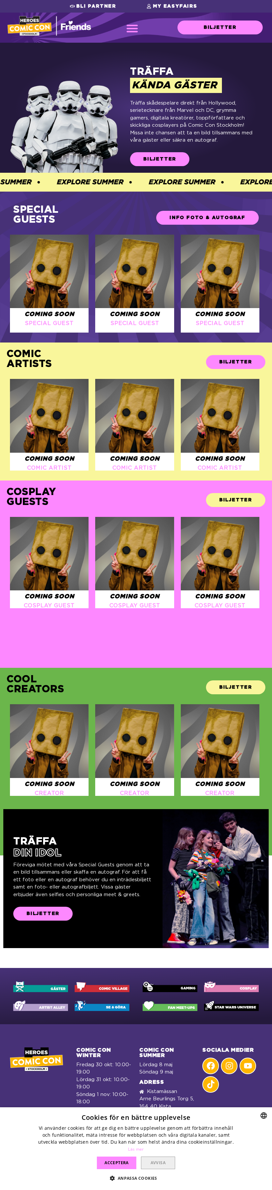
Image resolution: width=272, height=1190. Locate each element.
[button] (93, 6)
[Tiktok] (210, 1084)
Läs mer (136, 1149)
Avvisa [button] (158, 1163)
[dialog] (136, 1148)
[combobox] (263, 1115)
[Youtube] (247, 1066)
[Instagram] (229, 1066)
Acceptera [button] (116, 1163)
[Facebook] (210, 1066)
